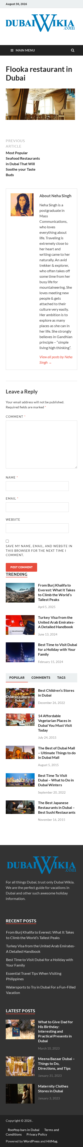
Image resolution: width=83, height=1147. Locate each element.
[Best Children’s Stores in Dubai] (20, 691)
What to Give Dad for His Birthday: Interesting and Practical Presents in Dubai (55, 1031)
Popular (16, 677)
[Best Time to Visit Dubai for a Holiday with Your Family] (20, 645)
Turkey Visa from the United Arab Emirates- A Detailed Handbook (56, 622)
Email (12, 498)
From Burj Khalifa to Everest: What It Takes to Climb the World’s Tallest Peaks (56, 592)
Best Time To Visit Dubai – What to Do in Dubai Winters (56, 780)
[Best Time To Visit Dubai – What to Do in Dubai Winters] (20, 776)
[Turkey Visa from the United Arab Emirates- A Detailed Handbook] (20, 618)
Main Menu (25, 50)
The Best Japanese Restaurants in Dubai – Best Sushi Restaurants (56, 807)
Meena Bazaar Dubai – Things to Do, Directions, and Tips (56, 1063)
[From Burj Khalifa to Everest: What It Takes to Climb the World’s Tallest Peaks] (20, 585)
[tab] (17, 677)
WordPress (32, 1141)
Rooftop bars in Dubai (23, 1130)
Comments (40, 677)
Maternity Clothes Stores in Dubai (53, 1088)
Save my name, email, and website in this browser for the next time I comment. (39, 550)
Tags (61, 677)
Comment (16, 416)
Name (12, 477)
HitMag (51, 1141)
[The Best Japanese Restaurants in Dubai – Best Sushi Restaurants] (20, 803)
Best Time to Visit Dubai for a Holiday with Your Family (57, 649)
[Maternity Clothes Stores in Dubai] (20, 1086)
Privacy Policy (37, 1134)
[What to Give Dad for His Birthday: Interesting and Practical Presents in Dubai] (20, 1022)
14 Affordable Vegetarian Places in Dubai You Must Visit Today (55, 723)
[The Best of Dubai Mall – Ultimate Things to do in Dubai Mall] (20, 748)
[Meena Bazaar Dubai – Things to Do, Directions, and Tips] (20, 1059)
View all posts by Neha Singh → (55, 359)
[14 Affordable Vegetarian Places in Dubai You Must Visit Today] (20, 716)
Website (13, 519)
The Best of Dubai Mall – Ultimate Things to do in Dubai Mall (57, 753)
